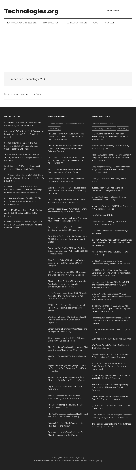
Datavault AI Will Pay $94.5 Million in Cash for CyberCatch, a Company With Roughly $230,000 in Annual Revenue (68, 251)
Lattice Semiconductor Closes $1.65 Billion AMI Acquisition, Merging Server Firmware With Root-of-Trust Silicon (67, 296)
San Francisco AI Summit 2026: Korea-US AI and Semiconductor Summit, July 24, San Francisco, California (110, 285)
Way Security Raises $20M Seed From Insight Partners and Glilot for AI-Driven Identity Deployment (67, 320)
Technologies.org (31, 11)
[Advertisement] (68, 47)
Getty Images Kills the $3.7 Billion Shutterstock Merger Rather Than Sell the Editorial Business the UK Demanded (111, 169)
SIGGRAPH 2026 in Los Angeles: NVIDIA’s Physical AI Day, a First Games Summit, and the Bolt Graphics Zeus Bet (111, 297)
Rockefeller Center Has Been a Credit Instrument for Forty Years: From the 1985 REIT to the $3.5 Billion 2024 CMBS (68, 160)
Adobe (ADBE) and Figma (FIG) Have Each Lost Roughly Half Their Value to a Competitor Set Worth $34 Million (111, 157)
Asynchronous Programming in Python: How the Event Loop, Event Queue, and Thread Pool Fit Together (67, 368)
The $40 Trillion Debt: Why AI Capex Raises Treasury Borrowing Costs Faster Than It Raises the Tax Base (65, 148)
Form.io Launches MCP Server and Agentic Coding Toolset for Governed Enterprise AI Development (110, 366)
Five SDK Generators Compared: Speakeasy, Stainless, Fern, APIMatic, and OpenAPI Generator (110, 387)
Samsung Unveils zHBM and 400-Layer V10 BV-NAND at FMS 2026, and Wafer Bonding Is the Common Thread (24, 225)
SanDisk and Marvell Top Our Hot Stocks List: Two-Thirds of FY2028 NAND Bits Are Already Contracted (67, 190)
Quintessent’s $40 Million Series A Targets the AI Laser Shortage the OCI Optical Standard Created (24, 134)
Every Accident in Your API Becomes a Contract (111, 339)
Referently (85, 460)
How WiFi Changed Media (102, 215)
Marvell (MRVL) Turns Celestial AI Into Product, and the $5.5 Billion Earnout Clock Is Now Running (23, 213)
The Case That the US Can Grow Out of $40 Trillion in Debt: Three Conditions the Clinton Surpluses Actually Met (66, 136)
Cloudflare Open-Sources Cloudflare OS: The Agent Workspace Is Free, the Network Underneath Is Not (22, 201)
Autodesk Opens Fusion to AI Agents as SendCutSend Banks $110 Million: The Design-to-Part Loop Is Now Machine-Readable (23, 190)
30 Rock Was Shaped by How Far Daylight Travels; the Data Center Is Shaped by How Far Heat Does (23, 158)
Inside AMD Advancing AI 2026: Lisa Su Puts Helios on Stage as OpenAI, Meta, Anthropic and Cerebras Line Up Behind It (111, 308)
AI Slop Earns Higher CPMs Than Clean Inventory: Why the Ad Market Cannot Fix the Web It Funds (110, 136)
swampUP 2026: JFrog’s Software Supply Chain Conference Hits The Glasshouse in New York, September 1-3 (112, 243)
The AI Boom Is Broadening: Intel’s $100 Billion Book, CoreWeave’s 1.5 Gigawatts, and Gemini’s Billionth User (24, 178)
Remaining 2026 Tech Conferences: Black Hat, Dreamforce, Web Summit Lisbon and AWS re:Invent (111, 320)
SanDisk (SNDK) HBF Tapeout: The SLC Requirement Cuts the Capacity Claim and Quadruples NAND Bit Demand (21, 146)
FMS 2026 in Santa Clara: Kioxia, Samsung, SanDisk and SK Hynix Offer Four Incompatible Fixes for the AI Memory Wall (111, 273)
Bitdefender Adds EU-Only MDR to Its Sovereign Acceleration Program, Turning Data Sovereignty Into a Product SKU (67, 284)
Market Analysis (57, 460)
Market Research (72, 460)
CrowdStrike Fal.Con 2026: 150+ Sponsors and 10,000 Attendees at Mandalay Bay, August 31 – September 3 (67, 239)
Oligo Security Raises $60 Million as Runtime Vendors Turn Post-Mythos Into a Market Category (66, 263)
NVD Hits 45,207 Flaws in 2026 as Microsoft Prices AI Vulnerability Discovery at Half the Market (66, 308)
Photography (96, 460)
